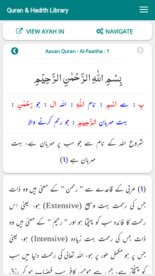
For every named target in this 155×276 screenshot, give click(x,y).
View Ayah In (44, 31)
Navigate (119, 31)
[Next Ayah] (18, 52)
